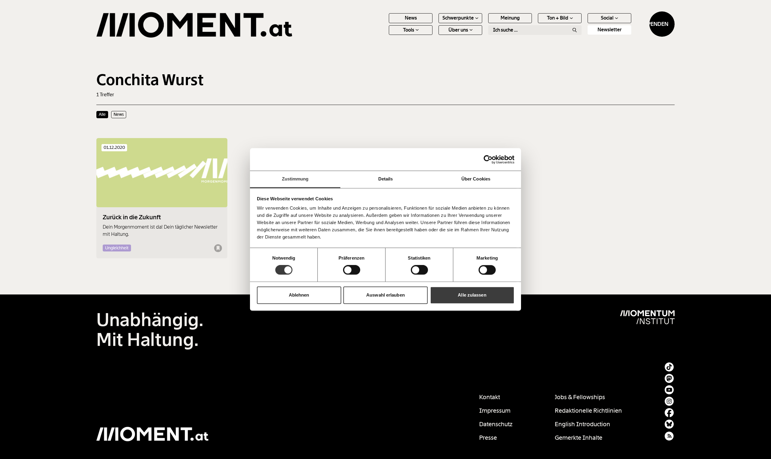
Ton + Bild (557, 18)
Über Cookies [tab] (475, 178)
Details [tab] (385, 178)
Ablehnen (299, 294)
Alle (102, 114)
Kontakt (489, 397)
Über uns (458, 30)
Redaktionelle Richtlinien (588, 410)
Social (607, 18)
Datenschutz (496, 424)
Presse (488, 438)
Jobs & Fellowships (580, 397)
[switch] (351, 270)
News (411, 18)
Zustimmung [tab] (295, 178)
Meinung (510, 18)
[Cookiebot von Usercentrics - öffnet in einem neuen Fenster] (488, 159)
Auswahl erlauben (385, 294)
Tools (408, 30)
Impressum (494, 410)
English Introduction (582, 424)
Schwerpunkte (458, 18)
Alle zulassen (472, 294)
